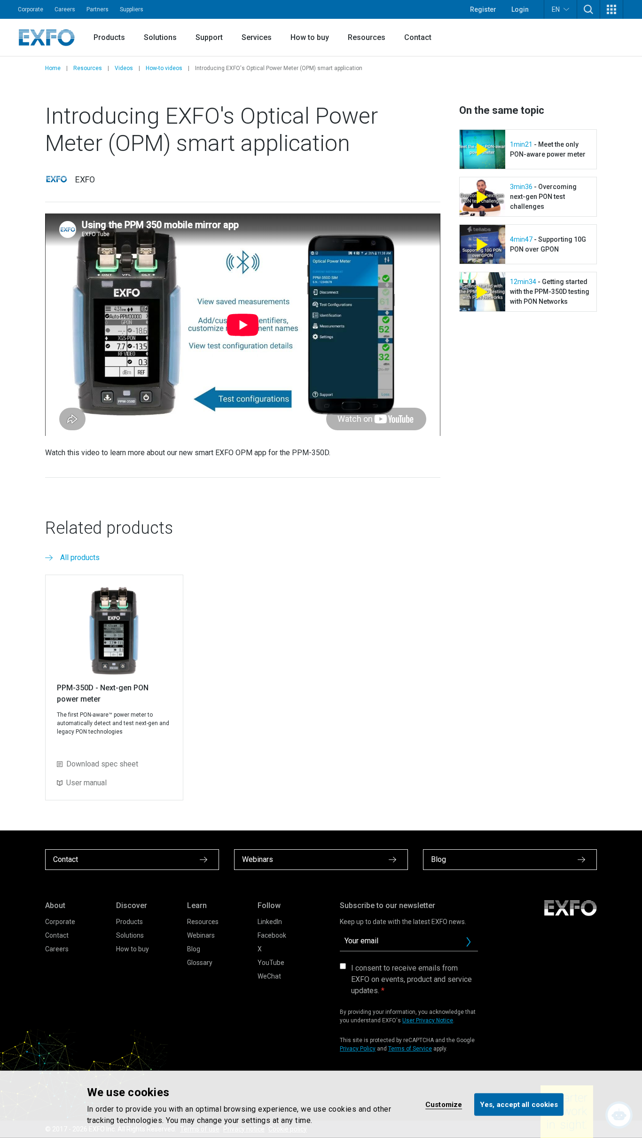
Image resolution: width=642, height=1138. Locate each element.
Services (257, 37)
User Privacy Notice (427, 1020)
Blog (193, 949)
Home (53, 68)
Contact (417, 37)
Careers (65, 9)
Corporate (30, 9)
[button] (588, 9)
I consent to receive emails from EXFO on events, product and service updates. (411, 979)
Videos (124, 68)
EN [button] (556, 9)
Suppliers (131, 9)
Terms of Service (410, 1048)
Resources (366, 37)
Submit (468, 942)
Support (209, 37)
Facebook (272, 935)
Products (109, 37)
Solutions (160, 37)
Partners (97, 9)
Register (483, 9)
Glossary (199, 962)
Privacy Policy (358, 1048)
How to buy (309, 37)
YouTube (271, 962)
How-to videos (164, 68)
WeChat (269, 976)
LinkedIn (270, 921)
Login (520, 9)
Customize (443, 1104)
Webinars (201, 935)
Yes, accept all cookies (519, 1104)
